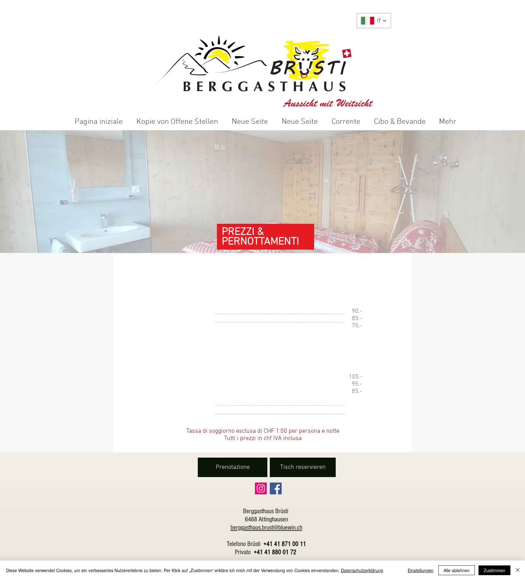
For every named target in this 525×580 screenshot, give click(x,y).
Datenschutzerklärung (362, 570)
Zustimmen (494, 570)
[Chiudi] (517, 570)
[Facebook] (276, 488)
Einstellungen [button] (421, 570)
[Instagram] (261, 488)
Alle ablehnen (457, 570)
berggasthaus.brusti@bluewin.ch (266, 527)
